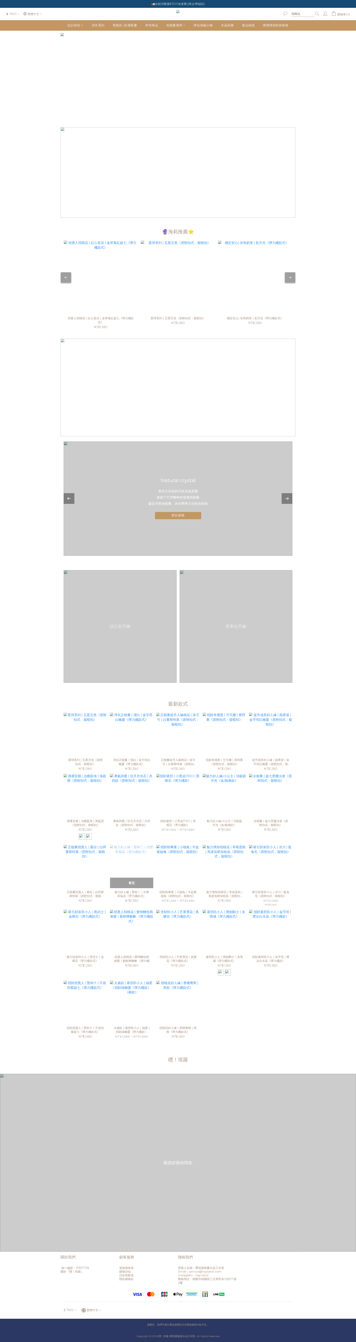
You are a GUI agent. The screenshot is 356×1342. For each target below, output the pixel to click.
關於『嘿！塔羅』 (72, 1271)
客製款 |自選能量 (125, 25)
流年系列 (98, 25)
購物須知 (125, 1271)
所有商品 (151, 25)
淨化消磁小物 (203, 25)
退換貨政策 (126, 1268)
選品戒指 (248, 25)
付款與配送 (126, 1275)
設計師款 (74, 25)
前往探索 (178, 515)
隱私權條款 (126, 1279)
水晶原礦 (227, 25)
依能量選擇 (174, 25)
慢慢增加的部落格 (275, 25)
